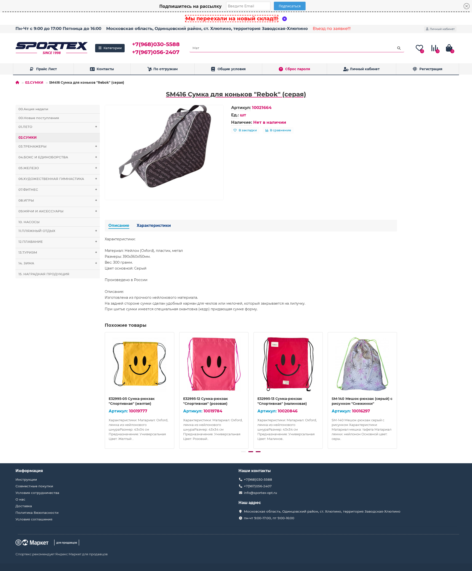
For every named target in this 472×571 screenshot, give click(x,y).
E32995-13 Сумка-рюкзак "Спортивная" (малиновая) (282, 401)
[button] (243, 451)
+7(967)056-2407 (155, 52)
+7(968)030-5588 (156, 44)
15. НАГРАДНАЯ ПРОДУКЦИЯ (43, 274)
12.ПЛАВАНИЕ (57, 242)
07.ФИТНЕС (57, 189)
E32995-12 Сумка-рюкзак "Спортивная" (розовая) (205, 401)
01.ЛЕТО (57, 127)
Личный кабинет (365, 69)
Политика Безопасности (37, 513)
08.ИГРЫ (57, 200)
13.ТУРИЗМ (57, 252)
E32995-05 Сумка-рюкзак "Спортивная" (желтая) (132, 401)
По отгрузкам (165, 69)
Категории (112, 48)
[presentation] (105, 390)
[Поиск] (399, 48)
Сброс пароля (297, 69)
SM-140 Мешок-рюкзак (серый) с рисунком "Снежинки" (362, 401)
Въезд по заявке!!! (332, 28)
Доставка (23, 506)
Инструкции (26, 479)
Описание (118, 225)
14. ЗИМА (57, 263)
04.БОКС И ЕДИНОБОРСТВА (57, 157)
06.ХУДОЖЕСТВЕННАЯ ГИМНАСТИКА (57, 179)
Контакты (105, 69)
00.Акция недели (33, 109)
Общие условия (232, 69)
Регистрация (430, 69)
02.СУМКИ (34, 82)
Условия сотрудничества (37, 493)
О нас (20, 499)
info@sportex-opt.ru (260, 493)
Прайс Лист (46, 69)
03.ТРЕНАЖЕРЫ (57, 146)
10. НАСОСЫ (29, 222)
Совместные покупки (34, 486)
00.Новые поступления (38, 118)
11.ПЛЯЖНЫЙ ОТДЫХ (57, 231)
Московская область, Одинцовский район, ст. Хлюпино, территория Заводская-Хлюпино (207, 28)
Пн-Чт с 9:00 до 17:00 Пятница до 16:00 (58, 28)
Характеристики (154, 225)
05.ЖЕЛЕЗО (57, 168)
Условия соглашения (33, 519)
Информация (29, 470)
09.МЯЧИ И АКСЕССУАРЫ (57, 211)
